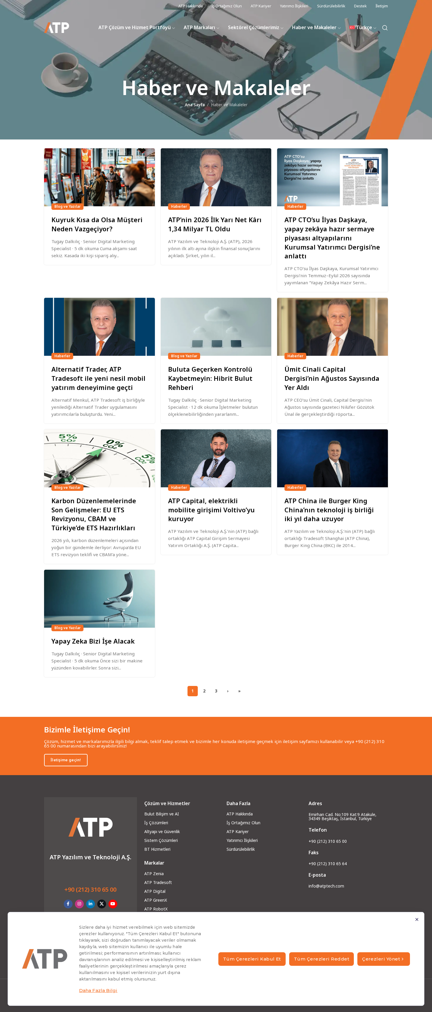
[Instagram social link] (79, 904)
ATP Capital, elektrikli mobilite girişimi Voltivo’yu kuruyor (211, 509)
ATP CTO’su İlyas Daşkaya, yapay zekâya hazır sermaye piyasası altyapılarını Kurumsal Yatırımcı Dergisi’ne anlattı (332, 237)
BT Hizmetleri (157, 849)
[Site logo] (56, 27)
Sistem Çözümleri (161, 840)
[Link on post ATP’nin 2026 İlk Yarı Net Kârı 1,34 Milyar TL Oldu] (216, 177)
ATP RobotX (156, 909)
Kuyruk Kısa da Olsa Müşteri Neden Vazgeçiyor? (97, 224)
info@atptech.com (326, 886)
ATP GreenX (155, 900)
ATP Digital (154, 891)
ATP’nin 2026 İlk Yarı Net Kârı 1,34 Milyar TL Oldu (215, 224)
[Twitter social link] (101, 904)
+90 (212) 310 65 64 (328, 864)
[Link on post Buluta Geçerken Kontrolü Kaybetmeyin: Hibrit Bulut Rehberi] (216, 327)
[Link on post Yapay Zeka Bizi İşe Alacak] (99, 599)
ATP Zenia (154, 873)
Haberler (179, 206)
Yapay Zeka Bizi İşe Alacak (93, 641)
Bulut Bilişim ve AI (161, 814)
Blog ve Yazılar (67, 206)
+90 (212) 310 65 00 (90, 890)
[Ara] (385, 28)
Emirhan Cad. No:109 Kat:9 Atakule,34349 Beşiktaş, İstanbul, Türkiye (342, 816)
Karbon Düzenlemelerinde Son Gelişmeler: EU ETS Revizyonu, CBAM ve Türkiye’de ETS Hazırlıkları (93, 514)
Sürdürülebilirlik (241, 849)
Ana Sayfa (195, 104)
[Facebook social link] (68, 904)
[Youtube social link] (112, 904)
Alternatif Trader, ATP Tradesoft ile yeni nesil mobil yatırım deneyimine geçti (98, 378)
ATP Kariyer (238, 831)
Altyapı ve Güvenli (161, 831)
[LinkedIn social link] (90, 904)
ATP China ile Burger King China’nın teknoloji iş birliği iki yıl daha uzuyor (329, 509)
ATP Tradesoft (158, 882)
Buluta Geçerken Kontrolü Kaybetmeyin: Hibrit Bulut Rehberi (210, 378)
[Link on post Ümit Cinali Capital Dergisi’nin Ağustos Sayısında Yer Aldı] (332, 327)
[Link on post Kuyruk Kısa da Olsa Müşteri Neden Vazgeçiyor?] (99, 177)
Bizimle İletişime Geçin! (87, 729)
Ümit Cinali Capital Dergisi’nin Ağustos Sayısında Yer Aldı (331, 378)
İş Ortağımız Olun (243, 822)
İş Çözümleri (156, 822)
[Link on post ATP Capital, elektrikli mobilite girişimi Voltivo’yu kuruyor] (216, 458)
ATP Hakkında (240, 814)
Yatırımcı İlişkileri (242, 840)
